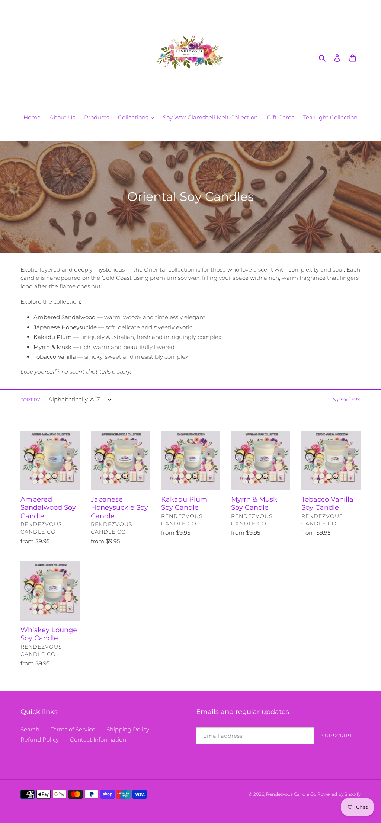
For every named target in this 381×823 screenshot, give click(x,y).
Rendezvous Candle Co (291, 794)
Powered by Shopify (339, 794)
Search (29, 729)
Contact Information (98, 739)
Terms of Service (73, 729)
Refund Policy (39, 739)
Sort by (30, 400)
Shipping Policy (127, 729)
